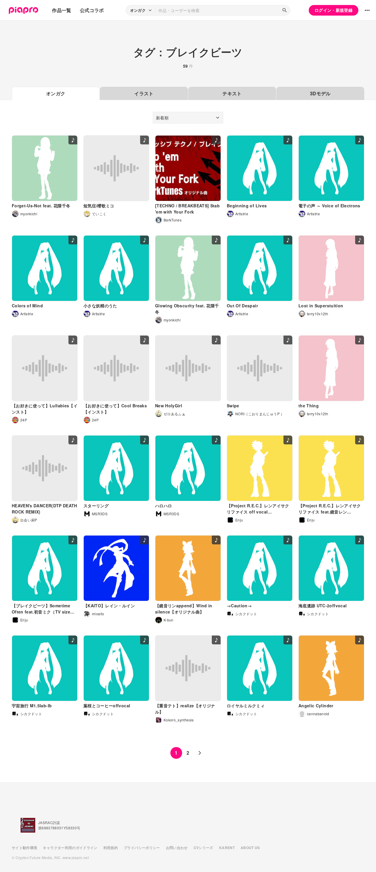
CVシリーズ (203, 847)
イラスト (143, 93)
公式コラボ (92, 10)
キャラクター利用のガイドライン (70, 847)
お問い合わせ (177, 847)
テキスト (231, 93)
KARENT (227, 847)
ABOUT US (250, 847)
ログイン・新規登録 (333, 10)
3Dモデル (320, 93)
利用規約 (110, 847)
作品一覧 (61, 10)
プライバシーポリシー (142, 847)
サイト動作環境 (24, 847)
